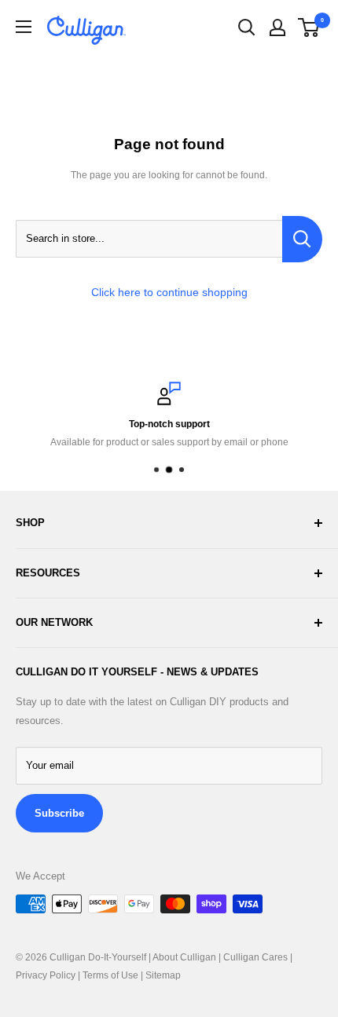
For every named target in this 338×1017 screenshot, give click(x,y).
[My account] (277, 27)
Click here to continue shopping (169, 292)
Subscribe (59, 813)
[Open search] (246, 27)
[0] (309, 27)
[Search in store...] (302, 239)
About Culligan (184, 957)
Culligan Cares (255, 957)
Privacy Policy (45, 975)
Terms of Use (110, 975)
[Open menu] (23, 26)
